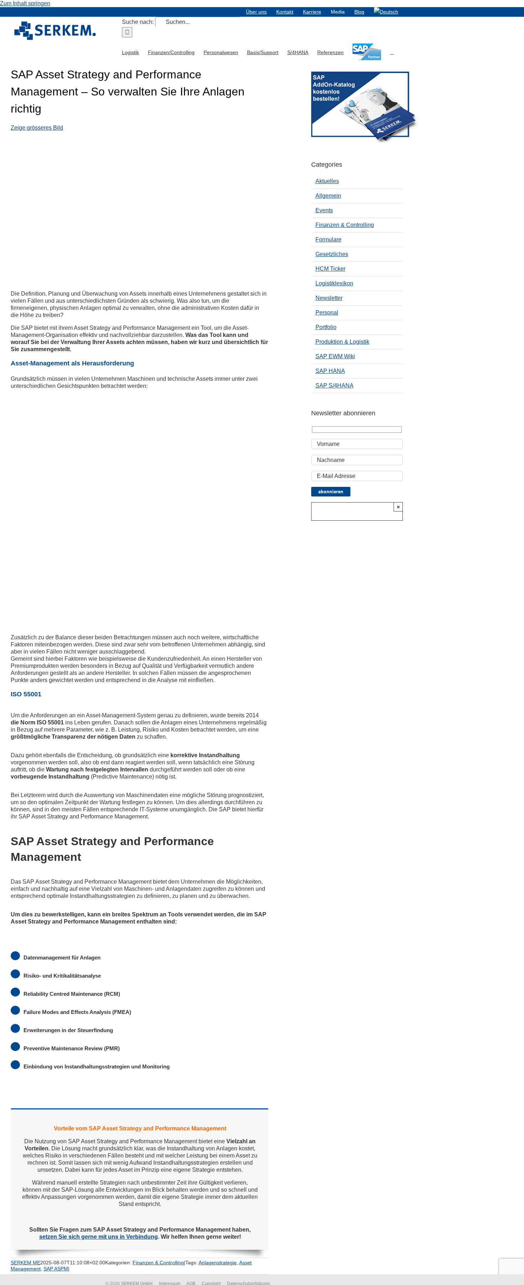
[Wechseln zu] (386, 11)
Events (324, 210)
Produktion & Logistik (342, 342)
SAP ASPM (55, 1268)
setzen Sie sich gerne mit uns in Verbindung (98, 1237)
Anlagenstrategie (218, 1262)
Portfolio (326, 327)
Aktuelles (327, 181)
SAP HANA (330, 371)
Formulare (328, 239)
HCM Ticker (330, 269)
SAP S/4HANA (334, 386)
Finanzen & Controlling (158, 1262)
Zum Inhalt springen (25, 3)
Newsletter (329, 298)
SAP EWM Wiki (335, 356)
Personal (326, 312)
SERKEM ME (25, 1262)
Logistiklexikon (334, 283)
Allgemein (328, 196)
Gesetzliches (331, 254)
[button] (392, 51)
